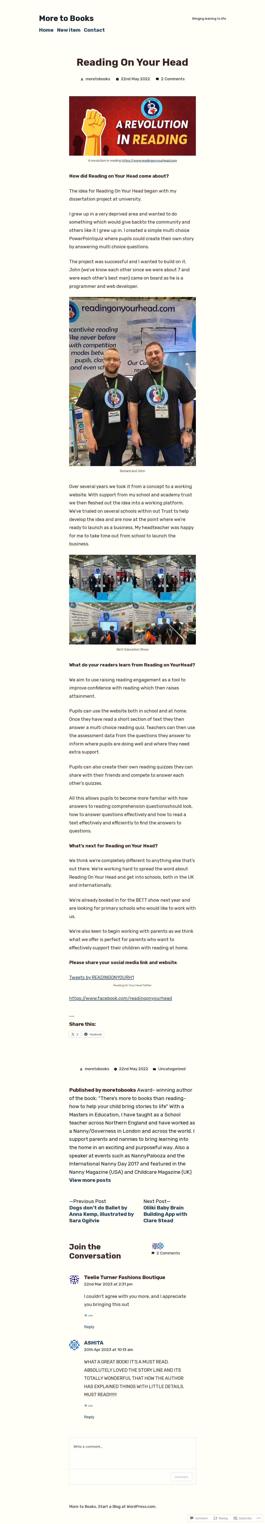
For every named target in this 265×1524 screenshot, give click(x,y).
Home (46, 30)
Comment (181, 1477)
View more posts (90, 1180)
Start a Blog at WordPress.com (126, 1506)
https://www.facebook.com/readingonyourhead (120, 998)
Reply (89, 1326)
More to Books (66, 18)
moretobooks (98, 78)
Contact (94, 30)
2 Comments (173, 78)
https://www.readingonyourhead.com (149, 160)
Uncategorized (172, 1068)
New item (69, 30)
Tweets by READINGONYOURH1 (101, 977)
